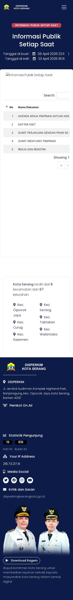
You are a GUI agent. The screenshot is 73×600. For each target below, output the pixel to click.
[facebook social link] (14, 480)
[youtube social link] (30, 480)
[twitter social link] (6, 480)
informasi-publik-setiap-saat (36, 25)
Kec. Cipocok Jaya (19, 309)
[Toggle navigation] (64, 7)
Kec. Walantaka (48, 332)
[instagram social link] (22, 480)
